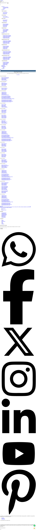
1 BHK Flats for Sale (4, 92)
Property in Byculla (4, 127)
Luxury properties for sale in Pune (5, 174)
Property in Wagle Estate (4, 189)
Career (2, 223)
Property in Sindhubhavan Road (5, 77)
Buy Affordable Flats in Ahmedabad (6, 97)
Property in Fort (3, 121)
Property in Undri (4, 160)
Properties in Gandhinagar (6, 46)
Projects (3, 9)
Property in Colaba (4, 122)
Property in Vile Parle (4, 106)
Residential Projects (4, 213)
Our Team (4, 8)
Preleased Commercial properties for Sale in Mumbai (7, 137)
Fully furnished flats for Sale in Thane (6, 203)
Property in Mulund (4, 110)
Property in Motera (4, 84)
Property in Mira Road (4, 184)
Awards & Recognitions (5, 7)
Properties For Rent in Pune (6, 37)
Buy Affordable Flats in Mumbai (5, 136)
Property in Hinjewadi (4, 143)
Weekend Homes (3, 217)
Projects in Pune (5, 20)
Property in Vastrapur (4, 78)
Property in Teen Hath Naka (5, 190)
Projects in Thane (5, 13)
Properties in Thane (5, 48)
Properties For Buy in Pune (6, 42)
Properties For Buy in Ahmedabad (7, 40)
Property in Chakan (4, 155)
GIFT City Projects (5, 16)
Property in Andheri (4, 104)
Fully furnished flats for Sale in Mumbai (6, 139)
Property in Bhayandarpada (5, 186)
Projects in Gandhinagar (5, 24)
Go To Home (18, 74)
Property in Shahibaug (4, 89)
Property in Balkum (4, 192)
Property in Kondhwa (4, 159)
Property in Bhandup (4, 112)
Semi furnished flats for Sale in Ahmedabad (6, 101)
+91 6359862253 (10, 207)
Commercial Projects (4, 212)
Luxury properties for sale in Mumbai (6, 135)
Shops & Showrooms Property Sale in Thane (7, 204)
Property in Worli (4, 120)
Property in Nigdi (4, 156)
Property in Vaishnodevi (4, 83)
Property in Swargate (4, 166)
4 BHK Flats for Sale (4, 133)
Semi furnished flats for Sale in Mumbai (6, 140)
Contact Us (3, 68)
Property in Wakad (4, 145)
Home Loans (3, 65)
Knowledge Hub (4, 66)
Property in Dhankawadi (4, 161)
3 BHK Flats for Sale (4, 93)
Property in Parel (3, 126)
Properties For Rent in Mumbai (6, 36)
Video (2, 222)
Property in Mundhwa (4, 151)
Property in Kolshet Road (4, 187)
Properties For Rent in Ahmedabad (7, 35)
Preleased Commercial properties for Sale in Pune (7, 176)
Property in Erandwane (4, 167)
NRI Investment (3, 221)
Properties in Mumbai (5, 47)
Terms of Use (3, 518)
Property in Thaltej (4, 79)
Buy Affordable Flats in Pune (5, 175)
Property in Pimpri (4, 154)
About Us (3, 6)
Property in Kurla (4, 111)
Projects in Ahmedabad (5, 29)
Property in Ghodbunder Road (5, 182)
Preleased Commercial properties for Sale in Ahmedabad (8, 98)
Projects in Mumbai (5, 12)
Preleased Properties (4, 215)
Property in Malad (4, 115)
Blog (3, 67)
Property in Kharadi (4, 149)
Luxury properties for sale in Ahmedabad (6, 96)
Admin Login (3, 208)
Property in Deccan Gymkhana (5, 165)
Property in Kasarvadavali (4, 191)
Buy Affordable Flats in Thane (5, 200)
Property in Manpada (4, 188)
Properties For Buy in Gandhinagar (7, 41)
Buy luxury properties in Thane (5, 199)
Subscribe (2, 228)
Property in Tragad (4, 85)
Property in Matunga (4, 128)
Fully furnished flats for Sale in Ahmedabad (6, 100)
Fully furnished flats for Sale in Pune (6, 178)
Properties (3, 32)
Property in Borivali (4, 116)
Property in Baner (4, 144)
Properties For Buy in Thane (6, 43)
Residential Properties (4, 214)
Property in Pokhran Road (4, 183)
